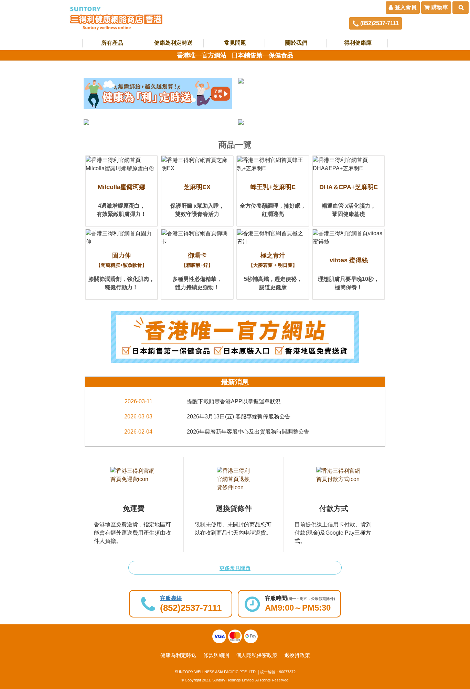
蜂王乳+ (273, 187)
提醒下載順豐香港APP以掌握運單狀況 (234, 401)
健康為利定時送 (173, 43)
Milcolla (121, 187)
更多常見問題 (235, 568)
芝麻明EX (197, 187)
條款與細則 (216, 655)
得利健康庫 (358, 43)
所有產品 (112, 43)
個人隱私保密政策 (256, 655)
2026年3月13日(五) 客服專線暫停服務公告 (238, 416)
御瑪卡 (197, 260)
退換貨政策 (297, 655)
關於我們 (296, 43)
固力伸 (121, 260)
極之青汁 (272, 260)
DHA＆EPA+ (348, 187)
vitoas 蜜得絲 (349, 260)
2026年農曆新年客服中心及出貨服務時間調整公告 (248, 432)
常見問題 (235, 43)
